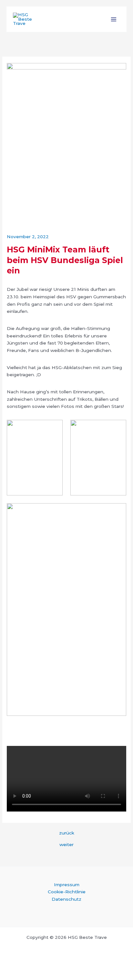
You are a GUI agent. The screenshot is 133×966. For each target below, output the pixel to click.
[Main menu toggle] (113, 19)
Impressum (66, 884)
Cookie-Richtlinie (67, 891)
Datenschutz (66, 899)
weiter (66, 845)
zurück (66, 833)
